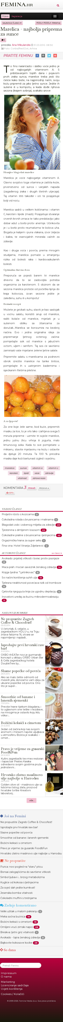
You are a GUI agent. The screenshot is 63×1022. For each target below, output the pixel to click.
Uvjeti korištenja (11, 988)
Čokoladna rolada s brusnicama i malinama (27, 519)
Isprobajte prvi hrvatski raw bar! (19, 827)
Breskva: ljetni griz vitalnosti (17, 932)
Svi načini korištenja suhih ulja (19, 577)
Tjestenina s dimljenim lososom (21, 530)
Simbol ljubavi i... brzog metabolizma (22, 877)
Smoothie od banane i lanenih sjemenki (24, 837)
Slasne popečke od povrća (16, 832)
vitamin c (53, 468)
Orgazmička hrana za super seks (21, 540)
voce (37, 473)
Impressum (8, 973)
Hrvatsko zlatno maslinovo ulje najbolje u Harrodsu (31, 853)
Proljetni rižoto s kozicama (18, 514)
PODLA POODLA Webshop (48, 23)
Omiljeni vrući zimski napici (16, 927)
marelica (9, 468)
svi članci (56, 553)
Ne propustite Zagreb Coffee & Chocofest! (26, 822)
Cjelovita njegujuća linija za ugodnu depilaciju (29, 591)
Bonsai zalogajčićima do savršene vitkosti (25, 872)
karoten (14, 473)
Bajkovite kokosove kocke (16, 942)
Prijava (5, 16)
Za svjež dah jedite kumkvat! (17, 887)
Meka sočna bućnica (12, 916)
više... (32, 800)
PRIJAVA (43, 488)
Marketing (8, 981)
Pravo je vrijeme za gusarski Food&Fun (24, 848)
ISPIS (10, 493)
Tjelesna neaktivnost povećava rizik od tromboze (31, 582)
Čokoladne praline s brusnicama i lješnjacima (28, 535)
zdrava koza (39, 478)
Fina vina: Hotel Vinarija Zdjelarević (23, 545)
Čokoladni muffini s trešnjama (18, 898)
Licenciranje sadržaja (15, 985)
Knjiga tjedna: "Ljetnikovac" (18, 572)
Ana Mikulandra (21, 45)
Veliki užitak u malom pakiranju (18, 911)
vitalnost (22, 478)
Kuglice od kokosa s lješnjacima (19, 882)
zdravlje (49, 473)
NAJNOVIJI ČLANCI (11, 23)
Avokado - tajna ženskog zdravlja (20, 937)
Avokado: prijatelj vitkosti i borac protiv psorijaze (30, 558)
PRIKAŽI (31, 488)
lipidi (26, 473)
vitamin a (38, 468)
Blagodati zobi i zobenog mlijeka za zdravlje (28, 524)
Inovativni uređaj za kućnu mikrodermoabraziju (30, 596)
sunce (23, 468)
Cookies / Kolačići (12, 994)
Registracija (17, 16)
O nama (6, 976)
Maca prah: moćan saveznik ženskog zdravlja (29, 567)
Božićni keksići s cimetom (16, 843)
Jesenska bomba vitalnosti (16, 892)
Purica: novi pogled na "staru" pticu (21, 866)
